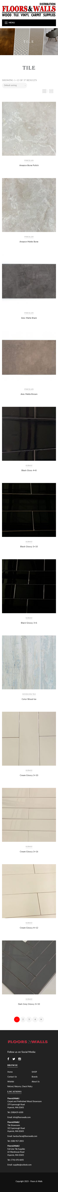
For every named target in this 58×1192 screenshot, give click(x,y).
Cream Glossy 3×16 (29, 852)
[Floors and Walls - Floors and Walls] (29, 10)
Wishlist (10, 1082)
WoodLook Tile (29, 694)
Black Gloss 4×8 (29, 470)
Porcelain (29, 160)
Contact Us (12, 1077)
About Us (36, 1082)
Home (10, 1072)
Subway (29, 466)
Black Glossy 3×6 (29, 623)
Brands (34, 1077)
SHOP (34, 1072)
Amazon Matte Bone (29, 242)
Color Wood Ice (29, 699)
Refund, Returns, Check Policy (19, 1087)
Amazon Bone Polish (29, 165)
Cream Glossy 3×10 (29, 775)
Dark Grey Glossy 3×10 (29, 1004)
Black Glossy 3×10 (29, 547)
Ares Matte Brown (29, 394)
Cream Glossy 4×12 (29, 928)
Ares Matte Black (29, 318)
